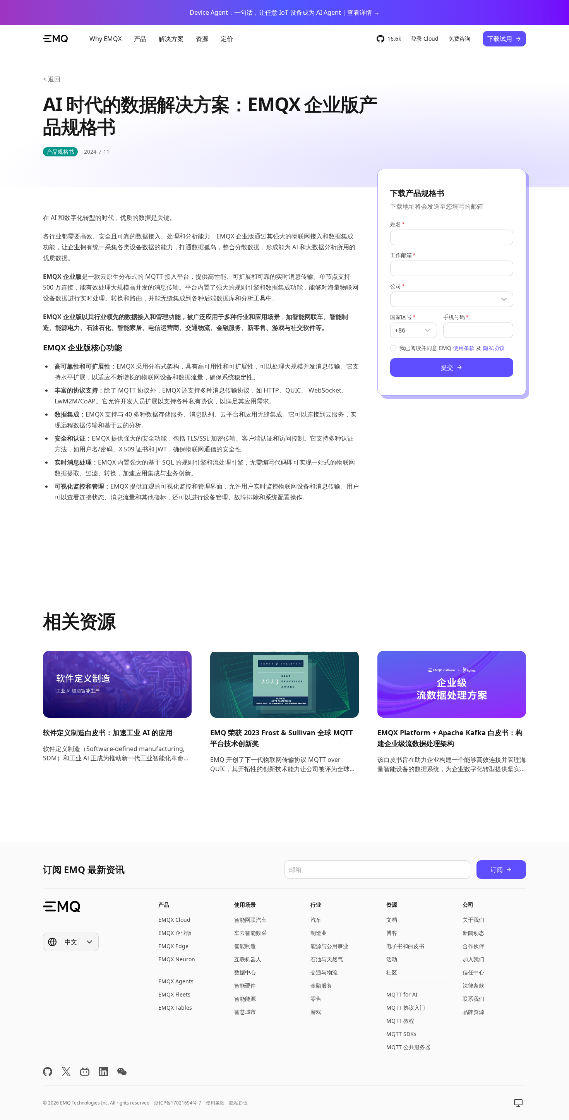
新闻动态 (473, 932)
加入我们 (473, 959)
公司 (395, 286)
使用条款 (464, 348)
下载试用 (499, 38)
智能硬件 (245, 985)
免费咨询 (459, 38)
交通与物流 (324, 972)
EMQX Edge (173, 946)
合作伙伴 (473, 946)
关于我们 (473, 919)
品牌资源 (473, 1011)
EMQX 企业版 (175, 932)
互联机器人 (247, 959)
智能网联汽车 (250, 919)
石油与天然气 (326, 959)
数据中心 (245, 972)
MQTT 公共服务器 (408, 1047)
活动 (391, 959)
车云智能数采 (250, 932)
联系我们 (473, 998)
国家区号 (401, 317)
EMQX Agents (176, 981)
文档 (391, 919)
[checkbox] (393, 348)
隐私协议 (494, 348)
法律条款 (473, 985)
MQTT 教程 (400, 1020)
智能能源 (245, 998)
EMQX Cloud (174, 919)
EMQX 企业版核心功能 (82, 347)
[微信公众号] (122, 1071)
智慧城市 (245, 1011)
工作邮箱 (401, 255)
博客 (391, 932)
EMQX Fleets (174, 994)
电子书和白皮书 (405, 946)
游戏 (315, 1011)
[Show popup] (451, 299)
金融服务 (321, 985)
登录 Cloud (425, 38)
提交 (447, 367)
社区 (391, 972)
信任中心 (473, 972)
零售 (315, 998)
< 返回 (51, 79)
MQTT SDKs (401, 1034)
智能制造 (245, 946)
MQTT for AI (402, 994)
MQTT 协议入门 (405, 1007)
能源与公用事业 (329, 946)
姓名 (395, 224)
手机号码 (454, 317)
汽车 (315, 919)
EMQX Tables (175, 1007)
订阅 (496, 869)
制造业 (318, 932)
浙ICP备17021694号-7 (177, 1102)
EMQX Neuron (176, 959)
